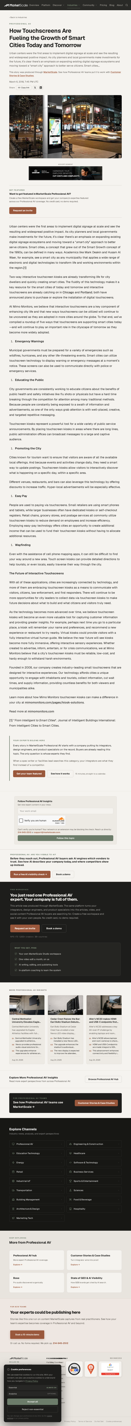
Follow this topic (65, 838)
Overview (34, 5)
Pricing (103, 5)
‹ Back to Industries (18, 17)
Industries (72, 5)
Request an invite (22, 210)
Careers (61, 1382)
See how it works (60, 773)
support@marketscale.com (47, 832)
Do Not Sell (99, 1421)
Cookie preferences (114, 1421)
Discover (57, 5)
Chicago (68, 292)
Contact (61, 1366)
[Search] (126, 5)
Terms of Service (85, 1421)
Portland (86, 292)
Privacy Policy (70, 1421)
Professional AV (20, 24)
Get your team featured (29, 773)
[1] (25, 268)
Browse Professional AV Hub (103, 1079)
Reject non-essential (32, 1409)
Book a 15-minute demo (27, 1334)
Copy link (25, 87)
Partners (61, 1386)
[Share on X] (35, 87)
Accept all (32, 1401)
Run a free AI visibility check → (30, 874)
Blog (111, 5)
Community (88, 5)
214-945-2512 (24, 832)
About (120, 5)
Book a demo (63, 874)
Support (61, 1402)
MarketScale (50, 72)
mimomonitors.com (41, 711)
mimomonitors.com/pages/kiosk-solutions (54, 702)
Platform (46, 5)
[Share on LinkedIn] (41, 87)
